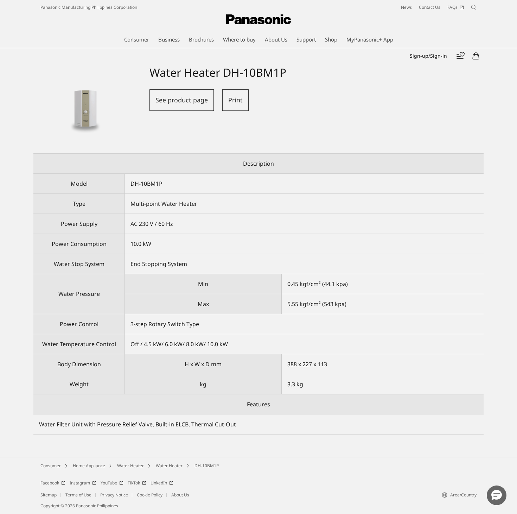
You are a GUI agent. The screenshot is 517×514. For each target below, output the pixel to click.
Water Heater (130, 466)
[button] (496, 495)
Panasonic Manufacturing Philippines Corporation (88, 7)
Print (235, 100)
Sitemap (48, 495)
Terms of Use (78, 495)
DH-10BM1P (206, 466)
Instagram (80, 483)
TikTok (134, 483)
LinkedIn (159, 483)
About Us (180, 495)
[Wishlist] (460, 56)
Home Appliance (89, 466)
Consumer (50, 466)
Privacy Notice (114, 495)
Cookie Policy (149, 495)
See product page (181, 100)
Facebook (49, 483)
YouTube (109, 483)
